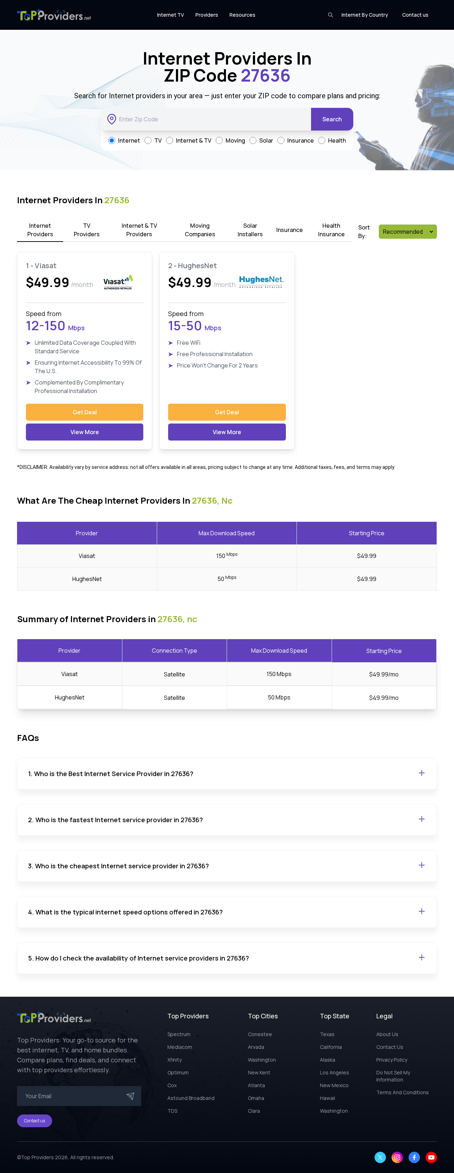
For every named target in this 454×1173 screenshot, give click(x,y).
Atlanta (256, 1085)
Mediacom (179, 1047)
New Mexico (334, 1085)
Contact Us (389, 1047)
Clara (254, 1110)
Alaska (327, 1059)
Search (332, 119)
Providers (206, 14)
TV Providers (87, 230)
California (331, 1047)
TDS (172, 1110)
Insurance (289, 230)
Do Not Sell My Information (393, 1076)
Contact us (415, 14)
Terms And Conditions (402, 1092)
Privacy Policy (391, 1059)
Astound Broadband (191, 1098)
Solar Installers (250, 230)
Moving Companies (200, 230)
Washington (262, 1059)
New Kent (259, 1072)
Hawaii (327, 1098)
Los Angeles (334, 1072)
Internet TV (170, 14)
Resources (242, 14)
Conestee (260, 1034)
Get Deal (85, 412)
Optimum (178, 1072)
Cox (172, 1085)
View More (85, 432)
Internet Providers (40, 230)
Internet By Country (365, 14)
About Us (387, 1034)
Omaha (256, 1098)
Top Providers (37, 1157)
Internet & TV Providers (139, 230)
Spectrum (178, 1034)
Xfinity (174, 1059)
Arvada (256, 1047)
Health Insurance (331, 230)
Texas (327, 1034)
